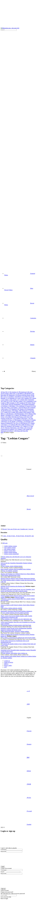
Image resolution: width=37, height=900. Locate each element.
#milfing (20, 569)
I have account (5, 890)
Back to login (4, 898)
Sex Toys (18, 423)
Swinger (19, 426)
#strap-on (3, 605)
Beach (21, 395)
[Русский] (17, 84)
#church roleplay (18, 605)
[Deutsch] (17, 217)
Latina (7, 412)
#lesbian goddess (7, 658)
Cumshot (23, 403)
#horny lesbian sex (22, 656)
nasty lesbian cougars (10, 547)
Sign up (3, 888)
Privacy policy (8, 665)
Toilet (23, 427)
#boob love (23, 574)
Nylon (4, 417)
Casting (8, 399)
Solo (21, 424)
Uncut (30, 427)
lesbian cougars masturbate (11, 554)
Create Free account (6, 868)
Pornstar (21, 420)
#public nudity (24, 616)
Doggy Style (9, 404)
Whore (13, 431)
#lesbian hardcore (5, 578)
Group (7, 409)
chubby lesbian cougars (10, 546)
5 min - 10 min (6, 536)
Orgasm (5, 418)
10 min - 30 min (15, 536)
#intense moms (14, 578)
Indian (18, 410)
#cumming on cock (27, 622)
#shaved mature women (20, 595)
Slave (7, 424)
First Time (8, 407)
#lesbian (32, 578)
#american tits (14, 586)
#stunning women (5, 628)
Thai (7, 427)
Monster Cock (27, 415)
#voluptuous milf (13, 617)
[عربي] (17, 111)
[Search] (18, 246)
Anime (8, 393)
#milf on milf (9, 605)
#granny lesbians (8, 569)
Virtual (29, 429)
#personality (4, 611)
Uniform (13, 429)
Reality (15, 421)
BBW (23, 393)
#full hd (15, 569)
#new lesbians (27, 569)
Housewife (10, 410)
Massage (12, 413)
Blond (21, 396)
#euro (2, 569)
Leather (14, 412)
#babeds (17, 574)
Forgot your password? (7, 892)
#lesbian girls (21, 586)
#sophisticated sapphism (25, 628)
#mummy (10, 622)
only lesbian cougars (9, 549)
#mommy (3, 564)
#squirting (13, 563)
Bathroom (13, 395)
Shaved (27, 423)
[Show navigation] (18, 14)
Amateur (16, 392)
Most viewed (30, 496)
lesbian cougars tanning (10, 552)
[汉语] (17, 124)
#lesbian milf (4, 574)
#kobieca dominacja (26, 611)
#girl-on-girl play (5, 563)
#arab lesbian (13, 656)
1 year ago (30, 529)
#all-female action (16, 630)
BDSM (30, 393)
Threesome (15, 427)
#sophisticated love (6, 642)
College (22, 401)
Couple (5, 403)
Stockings (29, 424)
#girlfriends (19, 640)
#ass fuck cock (17, 622)
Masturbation (23, 413)
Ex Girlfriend (21, 406)
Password (3, 851)
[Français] (17, 137)
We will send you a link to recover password (13, 893)
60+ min (31, 536)
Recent (29, 509)
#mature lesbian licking (7, 595)
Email (2, 872)
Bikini (14, 396)
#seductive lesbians (6, 630)
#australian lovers (5, 650)
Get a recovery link (6, 897)
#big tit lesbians (14, 634)
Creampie (14, 403)
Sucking (11, 426)
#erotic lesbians (5, 656)
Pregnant (28, 420)
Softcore (14, 424)
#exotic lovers (14, 628)
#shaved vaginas (19, 597)
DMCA (6, 664)
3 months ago (24, 529)
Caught (16, 399)
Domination (19, 404)
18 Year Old (6, 392)
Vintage (22, 429)
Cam (20, 398)
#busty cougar (4, 616)
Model (4, 415)
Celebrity (24, 399)
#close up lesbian (5, 634)
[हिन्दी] (17, 151)
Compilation (31, 401)
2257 (5, 667)
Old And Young (20, 417)
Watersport (5, 431)
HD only (5, 543)
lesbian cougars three (9, 550)
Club (15, 401)
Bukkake (13, 398)
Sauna (3, 423)
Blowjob (29, 396)
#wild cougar (4, 622)
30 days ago (16, 529)
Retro (22, 421)
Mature (32, 413)
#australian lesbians (24, 634)
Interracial (25, 410)
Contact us (7, 661)
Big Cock (5, 396)
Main (2, 432)
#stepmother (19, 563)
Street (4, 426)
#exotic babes (4, 640)
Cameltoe (28, 398)
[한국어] (17, 191)
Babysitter (5, 395)
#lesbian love (11, 574)
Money (18, 415)
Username (3, 849)
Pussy (8, 421)
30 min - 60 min (24, 536)
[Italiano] (17, 164)
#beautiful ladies (14, 650)
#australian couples (24, 650)
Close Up (8, 401)
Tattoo (26, 426)
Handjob (15, 409)
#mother (21, 578)
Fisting (17, 407)
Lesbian (22, 412)
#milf (19, 611)
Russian (30, 421)
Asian (16, 393)
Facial (29, 406)
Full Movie (25, 407)
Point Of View (10, 420)
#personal (10, 611)
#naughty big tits (5, 586)
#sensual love (12, 640)
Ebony (8, 406)
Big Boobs (29, 395)
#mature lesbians (27, 563)
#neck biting (26, 605)
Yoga (25, 431)
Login (2, 866)
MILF (4, 413)
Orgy (12, 418)
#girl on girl (25, 640)
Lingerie (30, 412)
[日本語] (17, 177)
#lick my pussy (5, 588)
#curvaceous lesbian (14, 616)
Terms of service (8, 662)
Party (27, 418)
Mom (11, 415)
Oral (29, 417)
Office (11, 417)
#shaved (15, 611)
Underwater (5, 429)
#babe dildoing (30, 574)
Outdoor (20, 418)
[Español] (17, 204)
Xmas (20, 431)
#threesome (26, 578)
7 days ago (10, 529)
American (25, 392)
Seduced (10, 423)
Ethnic (14, 406)
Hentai (23, 409)
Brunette (5, 398)
